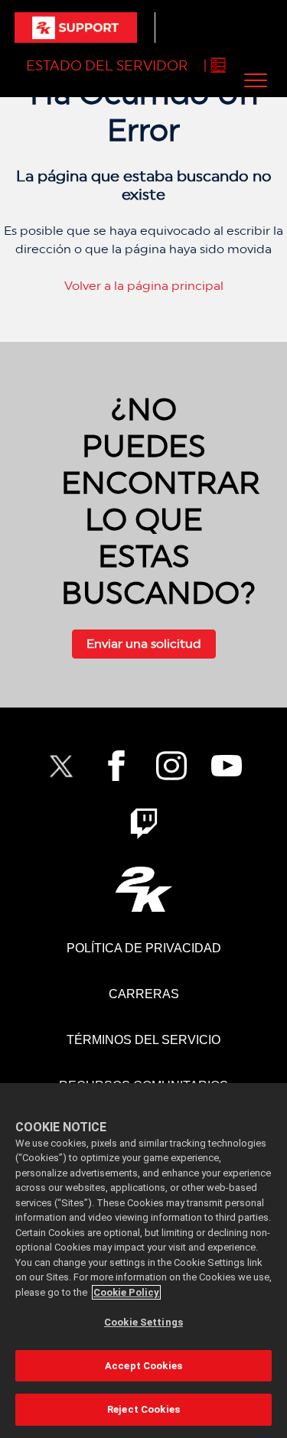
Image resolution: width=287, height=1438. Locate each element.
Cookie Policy (126, 1292)
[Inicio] (76, 27)
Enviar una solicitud (143, 643)
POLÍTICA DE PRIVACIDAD (144, 948)
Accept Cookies (143, 1365)
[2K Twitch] (144, 823)
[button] (255, 80)
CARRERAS (144, 993)
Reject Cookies (143, 1409)
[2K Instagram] (171, 765)
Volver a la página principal (143, 285)
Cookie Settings (143, 1322)
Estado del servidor (107, 65)
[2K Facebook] (116, 765)
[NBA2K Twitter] (61, 765)
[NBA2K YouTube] (226, 765)
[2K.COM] (143, 889)
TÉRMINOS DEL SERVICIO (143, 1039)
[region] (143, 1260)
